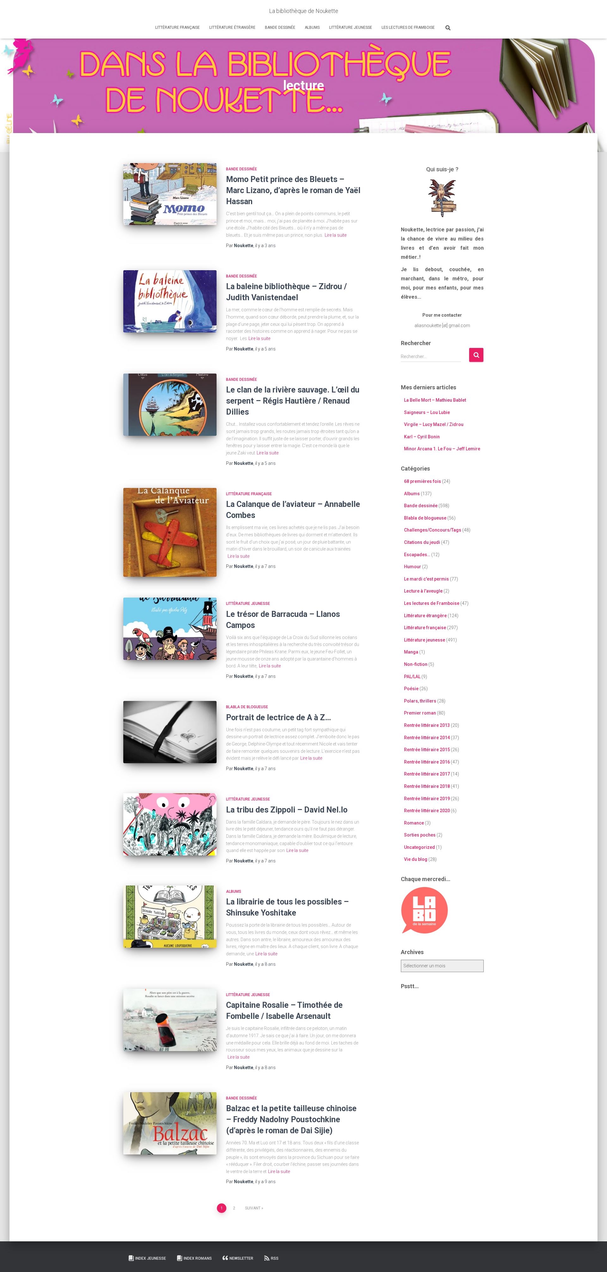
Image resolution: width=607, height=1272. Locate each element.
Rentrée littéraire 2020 (427, 810)
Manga (411, 651)
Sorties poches (420, 834)
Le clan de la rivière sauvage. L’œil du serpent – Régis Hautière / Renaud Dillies (292, 401)
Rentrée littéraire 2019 (427, 798)
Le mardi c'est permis (426, 578)
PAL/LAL (412, 676)
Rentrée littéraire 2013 (427, 725)
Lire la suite (335, 235)
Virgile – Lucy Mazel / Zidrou (433, 424)
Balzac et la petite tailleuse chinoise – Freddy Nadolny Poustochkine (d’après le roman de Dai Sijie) (291, 1119)
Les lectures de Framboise (408, 27)
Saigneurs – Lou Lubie (427, 412)
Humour (412, 566)
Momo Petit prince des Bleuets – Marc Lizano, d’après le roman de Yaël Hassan (293, 190)
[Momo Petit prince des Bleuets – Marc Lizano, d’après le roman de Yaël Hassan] (170, 194)
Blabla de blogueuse (247, 707)
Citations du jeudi (422, 542)
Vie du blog (415, 859)
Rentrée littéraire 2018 (427, 786)
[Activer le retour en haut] (594, 1259)
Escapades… (417, 554)
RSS (275, 1258)
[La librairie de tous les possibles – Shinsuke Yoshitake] (170, 917)
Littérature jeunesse (350, 27)
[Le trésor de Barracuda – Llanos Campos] (170, 629)
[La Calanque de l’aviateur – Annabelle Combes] (170, 532)
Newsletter (241, 1258)
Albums (312, 27)
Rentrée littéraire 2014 (427, 737)
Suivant (253, 1208)
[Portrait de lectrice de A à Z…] (170, 732)
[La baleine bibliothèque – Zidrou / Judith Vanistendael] (170, 301)
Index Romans (198, 1258)
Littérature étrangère (232, 27)
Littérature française (177, 27)
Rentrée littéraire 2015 (427, 749)
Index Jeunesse (150, 1258)
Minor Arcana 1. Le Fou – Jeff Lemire (442, 448)
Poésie (411, 688)
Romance (414, 822)
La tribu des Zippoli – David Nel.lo (286, 809)
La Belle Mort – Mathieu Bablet (435, 400)
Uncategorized (419, 847)
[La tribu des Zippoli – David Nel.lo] (170, 824)
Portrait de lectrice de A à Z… (278, 717)
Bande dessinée (280, 27)
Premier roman (420, 712)
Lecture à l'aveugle (423, 590)
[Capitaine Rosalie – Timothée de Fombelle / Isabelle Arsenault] (170, 1020)
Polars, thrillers (420, 700)
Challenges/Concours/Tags (432, 530)
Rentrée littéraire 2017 (427, 773)
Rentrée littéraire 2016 (427, 761)
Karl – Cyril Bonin (422, 436)
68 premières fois (422, 481)
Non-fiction (415, 664)
